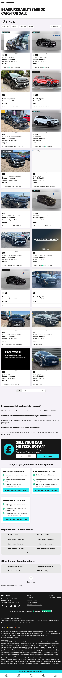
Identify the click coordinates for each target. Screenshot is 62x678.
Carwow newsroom (32, 602)
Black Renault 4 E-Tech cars (16, 535)
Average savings (5, 640)
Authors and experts (32, 600)
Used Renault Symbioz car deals (46, 490)
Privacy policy (44, 620)
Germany (10, 627)
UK (4, 627)
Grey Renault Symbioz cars (46, 566)
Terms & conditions (6, 620)
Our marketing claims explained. (11, 637)
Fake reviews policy (54, 620)
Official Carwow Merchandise (34, 605)
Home (3, 585)
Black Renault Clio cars (46, 544)
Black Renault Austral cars (46, 539)
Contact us (30, 597)
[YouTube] (15, 606)
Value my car (47, 456)
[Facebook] (2, 606)
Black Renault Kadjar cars (16, 548)
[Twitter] (6, 606)
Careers (51, 595)
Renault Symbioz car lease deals (16, 519)
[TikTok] (19, 606)
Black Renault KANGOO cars (46, 548)
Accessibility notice (20, 622)
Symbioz (14, 585)
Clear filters (5, 26)
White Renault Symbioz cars (46, 571)
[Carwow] (7, 2)
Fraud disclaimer (30, 620)
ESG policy (37, 620)
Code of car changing (31, 622)
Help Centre (5, 595)
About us (29, 595)
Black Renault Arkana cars (16, 539)
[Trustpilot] (42, 611)
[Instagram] (11, 606)
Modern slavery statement (7, 622)
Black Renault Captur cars (16, 544)
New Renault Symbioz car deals (15, 490)
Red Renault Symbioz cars (16, 571)
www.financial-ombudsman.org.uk (31, 657)
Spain (18, 627)
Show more (31, 553)
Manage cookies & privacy (18, 620)
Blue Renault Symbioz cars (16, 566)
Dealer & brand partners (55, 597)
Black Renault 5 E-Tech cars (45, 535)
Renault (8, 585)
